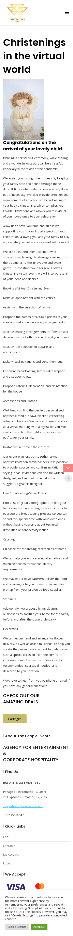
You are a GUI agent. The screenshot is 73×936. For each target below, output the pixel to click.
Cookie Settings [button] (17, 927)
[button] (66, 13)
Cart (6, 837)
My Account (11, 854)
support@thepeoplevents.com (23, 806)
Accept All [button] (39, 927)
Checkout (9, 846)
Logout (8, 863)
